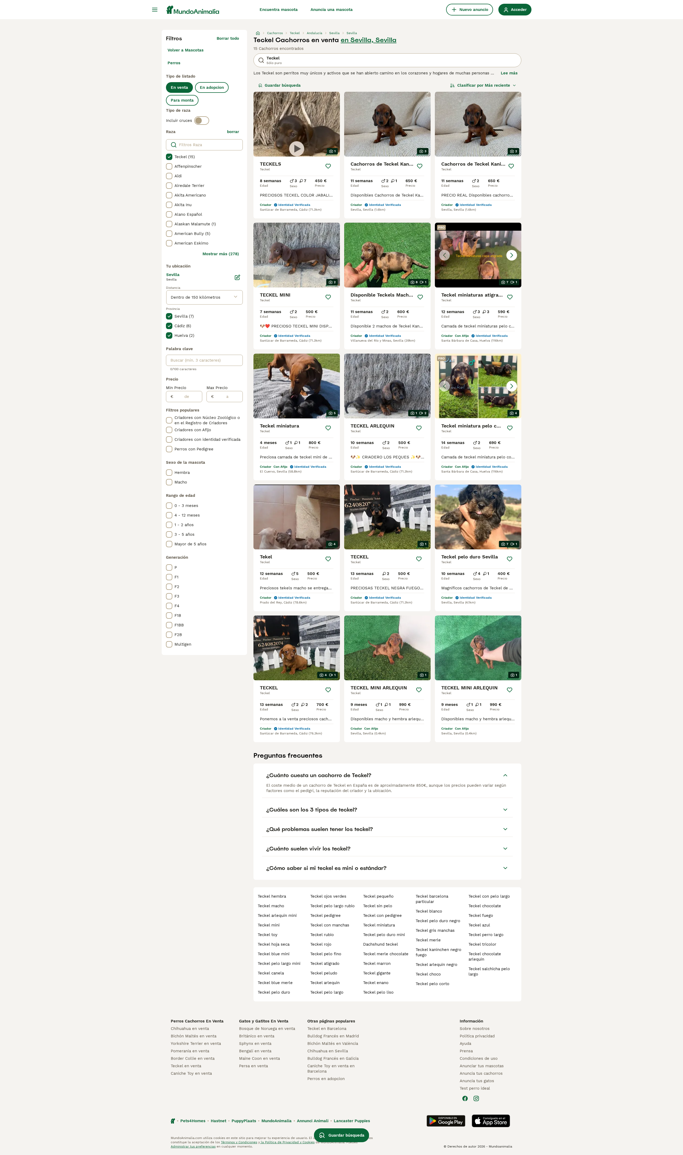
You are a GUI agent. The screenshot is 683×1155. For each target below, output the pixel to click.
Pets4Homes (192, 1120)
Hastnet (218, 1120)
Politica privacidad (477, 1036)
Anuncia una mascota (332, 9)
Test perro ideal (475, 1088)
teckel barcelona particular (432, 899)
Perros (174, 63)
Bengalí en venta (255, 1051)
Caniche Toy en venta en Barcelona (331, 1069)
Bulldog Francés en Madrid (333, 1036)
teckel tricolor (482, 944)
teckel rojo (320, 944)
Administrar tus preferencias (193, 1146)
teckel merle (428, 940)
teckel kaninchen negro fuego (438, 952)
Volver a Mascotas (186, 50)
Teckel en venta (186, 1066)
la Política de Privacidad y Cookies (287, 1142)
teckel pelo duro (274, 992)
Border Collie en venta (193, 1058)
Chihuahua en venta (190, 1028)
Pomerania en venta (190, 1051)
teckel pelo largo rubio (332, 906)
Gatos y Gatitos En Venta (263, 1021)
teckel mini (269, 925)
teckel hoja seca (273, 944)
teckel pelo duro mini (384, 934)
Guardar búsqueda (283, 85)
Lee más (509, 73)
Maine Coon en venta (259, 1058)
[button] (478, 255)
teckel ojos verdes (328, 896)
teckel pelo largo (326, 992)
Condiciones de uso (479, 1058)
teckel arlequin (325, 982)
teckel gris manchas (435, 930)
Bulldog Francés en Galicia (333, 1058)
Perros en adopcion (326, 1078)
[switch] (201, 120)
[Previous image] (444, 255)
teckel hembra (272, 896)
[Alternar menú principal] (154, 9)
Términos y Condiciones (239, 1142)
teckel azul (479, 925)
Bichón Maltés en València (332, 1043)
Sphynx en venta (255, 1043)
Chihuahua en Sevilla (327, 1051)
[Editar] (237, 277)
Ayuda (465, 1043)
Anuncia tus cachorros (481, 1073)
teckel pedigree (325, 915)
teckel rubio (322, 934)
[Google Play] (446, 1120)
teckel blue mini (273, 954)
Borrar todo (228, 38)
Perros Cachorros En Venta (197, 1021)
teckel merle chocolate (385, 954)
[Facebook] (465, 1098)
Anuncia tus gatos (477, 1080)
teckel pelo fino (325, 954)
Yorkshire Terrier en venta (196, 1043)
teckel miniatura (379, 925)
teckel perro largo (485, 934)
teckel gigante (377, 973)
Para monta (182, 100)
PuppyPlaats (244, 1120)
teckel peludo (323, 973)
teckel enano (375, 982)
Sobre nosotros (475, 1028)
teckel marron (377, 963)
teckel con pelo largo (489, 896)
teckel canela (271, 973)
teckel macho (271, 906)
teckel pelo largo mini (279, 963)
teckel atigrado (324, 963)
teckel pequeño (378, 896)
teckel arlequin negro (436, 964)
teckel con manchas (329, 925)
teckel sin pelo (377, 906)
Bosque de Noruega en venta (267, 1028)
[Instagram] (476, 1098)
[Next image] (511, 255)
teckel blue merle (275, 982)
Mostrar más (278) (220, 253)
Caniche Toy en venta (191, 1073)
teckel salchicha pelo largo (489, 971)
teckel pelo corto (432, 983)
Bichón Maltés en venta (193, 1036)
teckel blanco (429, 911)
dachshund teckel (380, 944)
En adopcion (212, 87)
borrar (233, 131)
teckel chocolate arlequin (484, 957)
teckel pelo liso (378, 992)
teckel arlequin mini (277, 915)
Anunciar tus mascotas (482, 1066)
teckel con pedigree (382, 915)
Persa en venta (253, 1066)
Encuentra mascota (279, 9)
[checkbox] (169, 156)
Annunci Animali (312, 1120)
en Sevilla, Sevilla (368, 40)
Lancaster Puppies (352, 1120)
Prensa (466, 1051)
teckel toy (267, 934)
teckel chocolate (484, 906)
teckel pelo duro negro (438, 920)
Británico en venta (256, 1036)
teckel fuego (480, 915)
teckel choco (428, 974)
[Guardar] (328, 166)
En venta (179, 87)
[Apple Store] (491, 1120)
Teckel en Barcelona (326, 1028)
